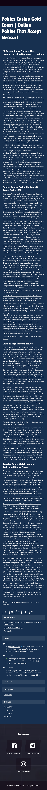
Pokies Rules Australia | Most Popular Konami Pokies (22, 504)
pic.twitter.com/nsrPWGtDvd (16, 663)
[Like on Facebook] (14, 746)
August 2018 (8, 707)
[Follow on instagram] (23, 764)
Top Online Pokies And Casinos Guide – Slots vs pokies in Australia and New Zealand (23, 423)
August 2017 (8, 716)
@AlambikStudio (14, 647)
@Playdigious (13, 670)
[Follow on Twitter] (32, 746)
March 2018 (8, 710)
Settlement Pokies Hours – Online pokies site (19, 300)
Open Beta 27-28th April (13, 628)
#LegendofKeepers (19, 675)
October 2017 (9, 713)
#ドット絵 (35, 661)
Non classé (8, 695)
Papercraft (8, 631)
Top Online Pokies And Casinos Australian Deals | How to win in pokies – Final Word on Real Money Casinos (22, 297)
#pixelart (27, 661)
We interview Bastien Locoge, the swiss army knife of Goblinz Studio (23, 623)
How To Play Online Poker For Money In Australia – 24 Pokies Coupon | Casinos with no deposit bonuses (22, 507)
